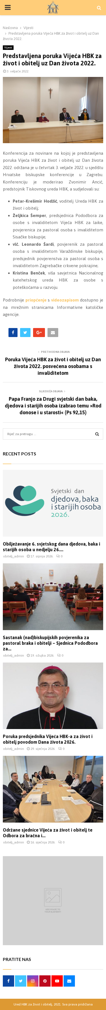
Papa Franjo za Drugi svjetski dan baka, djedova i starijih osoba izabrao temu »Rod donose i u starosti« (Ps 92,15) (53, 405)
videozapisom (65, 300)
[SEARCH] (97, 434)
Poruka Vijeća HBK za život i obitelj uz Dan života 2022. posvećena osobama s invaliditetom (53, 366)
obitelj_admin (13, 556)
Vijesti (8, 47)
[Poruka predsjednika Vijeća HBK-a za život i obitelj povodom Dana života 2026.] (53, 696)
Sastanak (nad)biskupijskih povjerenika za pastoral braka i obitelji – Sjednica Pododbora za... (50, 643)
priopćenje (36, 300)
